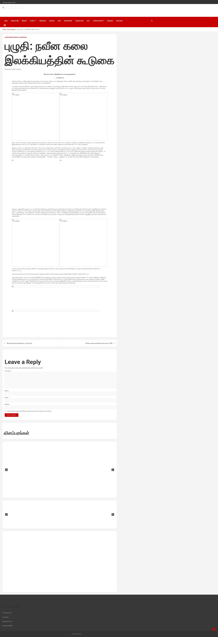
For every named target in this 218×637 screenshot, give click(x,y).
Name (7, 391)
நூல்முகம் (51, 20)
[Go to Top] (213, 629)
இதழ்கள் (24, 20)
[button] (6, 469)
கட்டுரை (32, 20)
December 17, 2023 (10, 69)
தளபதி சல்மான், (23, 37)
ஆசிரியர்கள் (42, 20)
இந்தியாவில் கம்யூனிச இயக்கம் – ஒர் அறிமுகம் (19, 343)
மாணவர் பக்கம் (79, 20)
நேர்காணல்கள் (68, 20)
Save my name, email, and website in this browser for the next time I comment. (29, 411)
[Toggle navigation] (5, 25)
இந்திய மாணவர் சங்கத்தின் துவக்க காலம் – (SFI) (99, 343)
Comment (8, 371)
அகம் (59, 20)
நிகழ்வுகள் (110, 20)
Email (7, 397)
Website (7, 404)
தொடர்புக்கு (119, 20)
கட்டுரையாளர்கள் (97, 20)
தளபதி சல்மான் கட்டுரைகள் (11, 37)
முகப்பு (6, 20)
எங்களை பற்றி (15, 20)
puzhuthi (18, 69)
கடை (88, 20)
